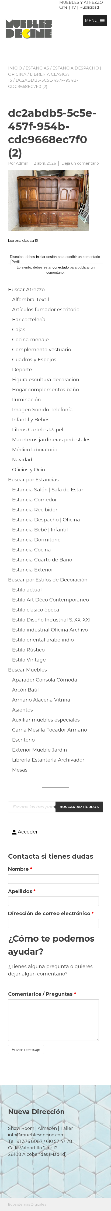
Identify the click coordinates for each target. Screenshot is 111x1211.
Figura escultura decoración (45, 380)
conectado (61, 267)
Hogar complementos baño (45, 390)
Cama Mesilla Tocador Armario (49, 730)
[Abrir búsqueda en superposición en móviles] (55, 807)
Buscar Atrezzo (26, 290)
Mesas (19, 770)
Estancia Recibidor (34, 510)
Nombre (20, 869)
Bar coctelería (29, 320)
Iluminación (26, 400)
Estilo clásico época (35, 610)
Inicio (15, 68)
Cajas (18, 330)
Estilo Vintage (29, 660)
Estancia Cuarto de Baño (42, 560)
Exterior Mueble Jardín (39, 750)
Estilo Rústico (28, 650)
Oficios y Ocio (28, 470)
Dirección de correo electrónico (51, 913)
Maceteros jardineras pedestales (51, 440)
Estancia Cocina (31, 550)
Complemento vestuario (41, 350)
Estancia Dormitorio (36, 540)
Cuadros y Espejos (34, 360)
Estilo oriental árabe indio (43, 640)
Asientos (22, 710)
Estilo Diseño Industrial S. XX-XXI (51, 620)
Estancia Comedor (34, 500)
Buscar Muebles (27, 670)
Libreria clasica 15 (23, 240)
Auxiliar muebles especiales (46, 720)
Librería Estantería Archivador (48, 760)
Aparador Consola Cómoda (44, 680)
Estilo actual (27, 590)
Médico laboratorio (34, 450)
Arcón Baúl (25, 690)
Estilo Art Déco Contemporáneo (50, 600)
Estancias (37, 68)
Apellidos (22, 891)
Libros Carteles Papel (37, 430)
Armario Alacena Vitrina (41, 700)
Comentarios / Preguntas (42, 994)
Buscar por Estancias (33, 480)
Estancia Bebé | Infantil (40, 530)
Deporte (22, 370)
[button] (91, 20)
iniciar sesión (46, 257)
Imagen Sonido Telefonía (42, 410)
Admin (22, 163)
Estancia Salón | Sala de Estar (47, 490)
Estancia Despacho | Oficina (46, 520)
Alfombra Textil (30, 300)
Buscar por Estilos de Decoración (48, 580)
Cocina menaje (30, 340)
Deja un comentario (80, 163)
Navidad (22, 460)
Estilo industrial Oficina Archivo (50, 630)
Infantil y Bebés (31, 420)
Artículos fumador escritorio (45, 310)
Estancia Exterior (32, 570)
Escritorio (23, 740)
